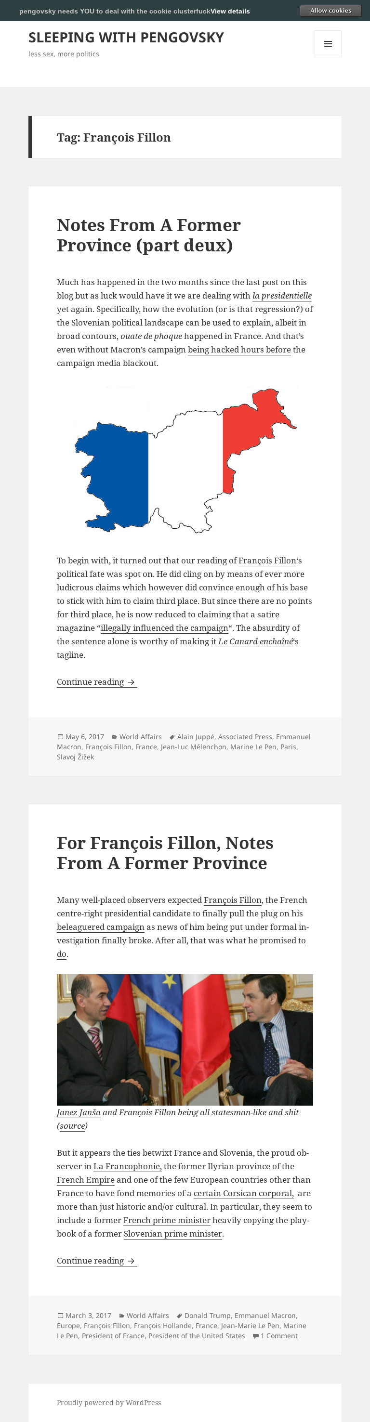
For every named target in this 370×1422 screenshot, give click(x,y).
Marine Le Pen (253, 746)
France (146, 746)
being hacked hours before (239, 349)
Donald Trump (208, 1315)
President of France (113, 1335)
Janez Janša (79, 1112)
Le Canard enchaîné (255, 641)
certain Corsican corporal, (244, 1193)
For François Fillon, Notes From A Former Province (165, 852)
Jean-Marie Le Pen (250, 1325)
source (72, 1125)
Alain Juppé (195, 736)
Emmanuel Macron (265, 1315)
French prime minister (167, 1220)
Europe (68, 1325)
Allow (330, 10)
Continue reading (97, 681)
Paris (288, 746)
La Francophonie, (127, 1166)
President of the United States (196, 1335)
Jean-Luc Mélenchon (193, 746)
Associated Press (245, 736)
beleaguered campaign (101, 926)
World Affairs (140, 736)
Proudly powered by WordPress (109, 1402)
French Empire (86, 1179)
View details (230, 11)
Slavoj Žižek (75, 756)
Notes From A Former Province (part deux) (149, 234)
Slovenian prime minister (173, 1233)
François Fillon (267, 560)
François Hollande (163, 1325)
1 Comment (279, 1335)
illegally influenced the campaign (164, 627)
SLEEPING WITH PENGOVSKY (126, 36)
